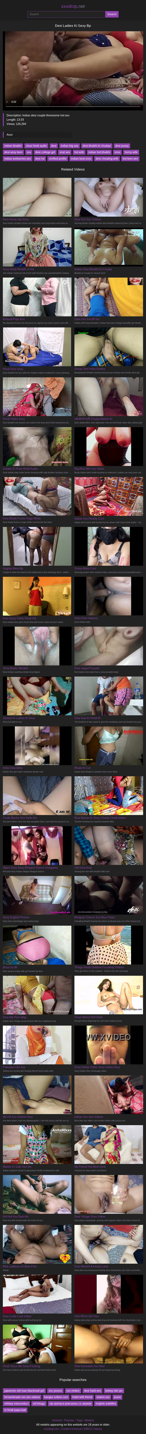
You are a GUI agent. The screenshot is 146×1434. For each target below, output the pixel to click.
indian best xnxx (81, 158)
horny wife (131, 152)
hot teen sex (130, 158)
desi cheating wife (107, 158)
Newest (57, 1420)
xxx (29, 152)
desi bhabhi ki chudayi (97, 145)
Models (89, 1420)
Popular (69, 1420)
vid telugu (39, 1403)
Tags (79, 1420)
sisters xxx (103, 1397)
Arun (10, 134)
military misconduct (16, 1403)
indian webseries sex (17, 158)
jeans (117, 1397)
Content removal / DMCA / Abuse (81, 1428)
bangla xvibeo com (56, 1397)
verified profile (58, 158)
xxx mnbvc (73, 1390)
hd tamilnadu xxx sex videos (22, 1397)
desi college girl (45, 152)
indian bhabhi (13, 145)
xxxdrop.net (51, 1428)
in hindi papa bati (15, 1409)
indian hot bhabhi (99, 152)
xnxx (117, 152)
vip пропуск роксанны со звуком (70, 1403)
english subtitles (106, 1403)
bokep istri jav (114, 1390)
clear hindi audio (36, 145)
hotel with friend (82, 1397)
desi (53, 145)
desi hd (40, 158)
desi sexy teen (13, 152)
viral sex (64, 152)
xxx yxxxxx (55, 1390)
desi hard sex (92, 1390)
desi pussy (122, 145)
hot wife (79, 152)
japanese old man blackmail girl (24, 1390)
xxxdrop (73, 6)
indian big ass (69, 145)
